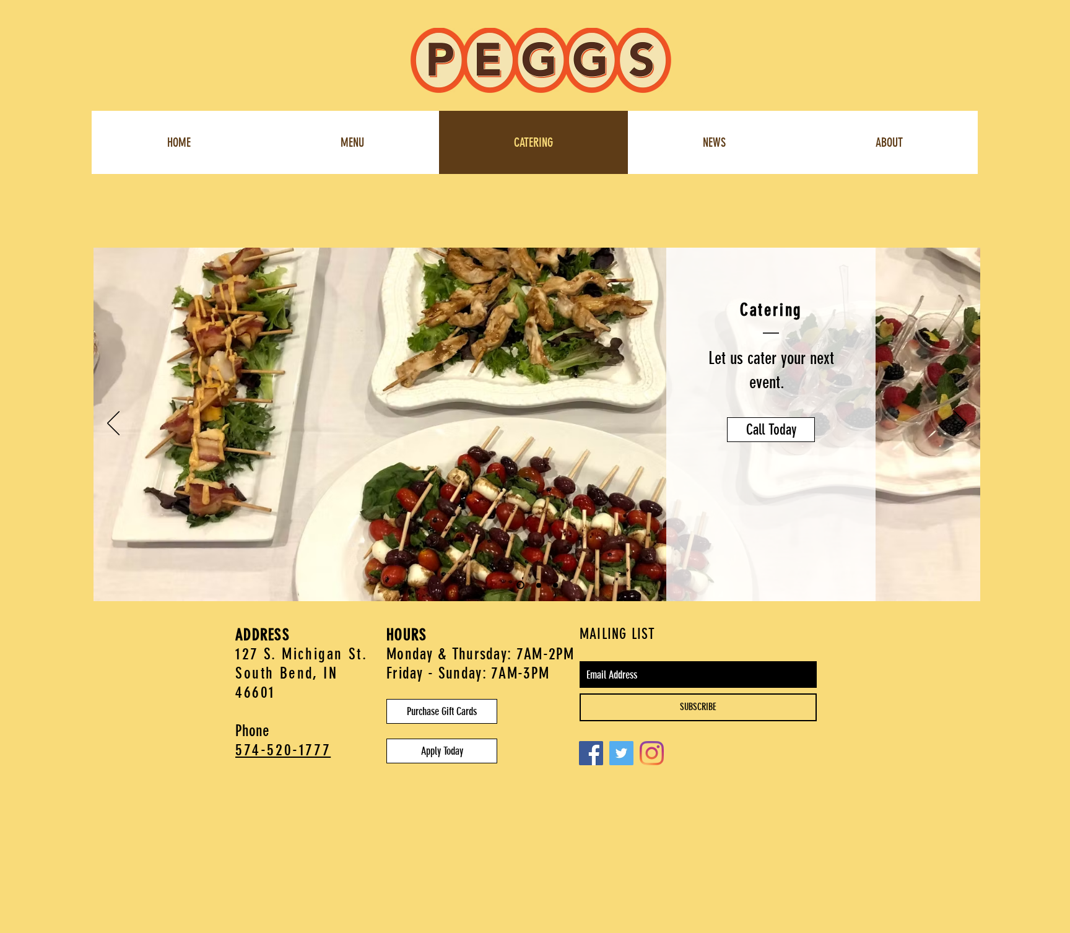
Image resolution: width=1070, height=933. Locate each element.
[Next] (960, 424)
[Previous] (113, 424)
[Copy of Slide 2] (520, 585)
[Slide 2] (538, 585)
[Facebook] (591, 753)
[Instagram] (652, 753)
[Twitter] (621, 753)
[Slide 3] (555, 585)
